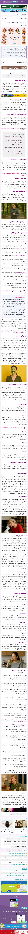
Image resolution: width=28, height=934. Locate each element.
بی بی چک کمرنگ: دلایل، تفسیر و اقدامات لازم (13, 137)
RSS (11, 919)
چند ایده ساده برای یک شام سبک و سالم (18, 871)
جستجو (9, 916)
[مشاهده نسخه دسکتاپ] (2, 2)
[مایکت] (14, 900)
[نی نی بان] (15, 1)
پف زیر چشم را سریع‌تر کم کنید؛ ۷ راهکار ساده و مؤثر (17, 862)
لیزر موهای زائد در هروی (15, 846)
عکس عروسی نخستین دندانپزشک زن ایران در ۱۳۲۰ (17, 855)
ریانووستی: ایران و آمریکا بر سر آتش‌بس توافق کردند (16, 875)
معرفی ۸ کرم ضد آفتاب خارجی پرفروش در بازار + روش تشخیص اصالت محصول (14, 720)
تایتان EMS (24, 846)
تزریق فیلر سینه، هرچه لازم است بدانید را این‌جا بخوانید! (14, 152)
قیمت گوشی (24, 841)
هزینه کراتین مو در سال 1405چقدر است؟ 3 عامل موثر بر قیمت (7, 831)
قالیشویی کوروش (23, 844)
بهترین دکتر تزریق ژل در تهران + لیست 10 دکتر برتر (21, 830)
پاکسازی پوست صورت (22, 83)
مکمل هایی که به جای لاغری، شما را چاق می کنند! (17, 853)
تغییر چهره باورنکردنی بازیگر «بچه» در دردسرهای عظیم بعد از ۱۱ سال (14, 857)
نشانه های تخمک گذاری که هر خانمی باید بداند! (13, 148)
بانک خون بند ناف (7, 844)
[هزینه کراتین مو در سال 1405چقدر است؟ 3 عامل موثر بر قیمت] (7, 824)
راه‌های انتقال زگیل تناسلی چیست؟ (15, 145)
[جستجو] (4, 2)
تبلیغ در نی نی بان (6, 918)
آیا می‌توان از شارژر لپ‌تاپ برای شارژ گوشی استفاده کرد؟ (15, 873)
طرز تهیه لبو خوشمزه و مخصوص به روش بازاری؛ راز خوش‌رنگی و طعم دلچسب (14, 141)
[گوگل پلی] (14, 903)
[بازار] (14, 905)
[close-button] (16, 914)
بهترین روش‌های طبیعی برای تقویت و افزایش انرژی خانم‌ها (15, 860)
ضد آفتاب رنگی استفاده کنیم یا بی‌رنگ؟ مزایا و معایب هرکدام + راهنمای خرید (14, 331)
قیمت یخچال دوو (15, 844)
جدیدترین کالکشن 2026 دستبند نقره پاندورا (12, 841)
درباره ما (5, 916)
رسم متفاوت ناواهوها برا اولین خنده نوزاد (18, 864)
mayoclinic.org (18, 297)
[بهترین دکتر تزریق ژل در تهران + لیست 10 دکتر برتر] (21, 824)
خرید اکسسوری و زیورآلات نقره (20, 839)
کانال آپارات (12, 918)
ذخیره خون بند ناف (10, 839)
